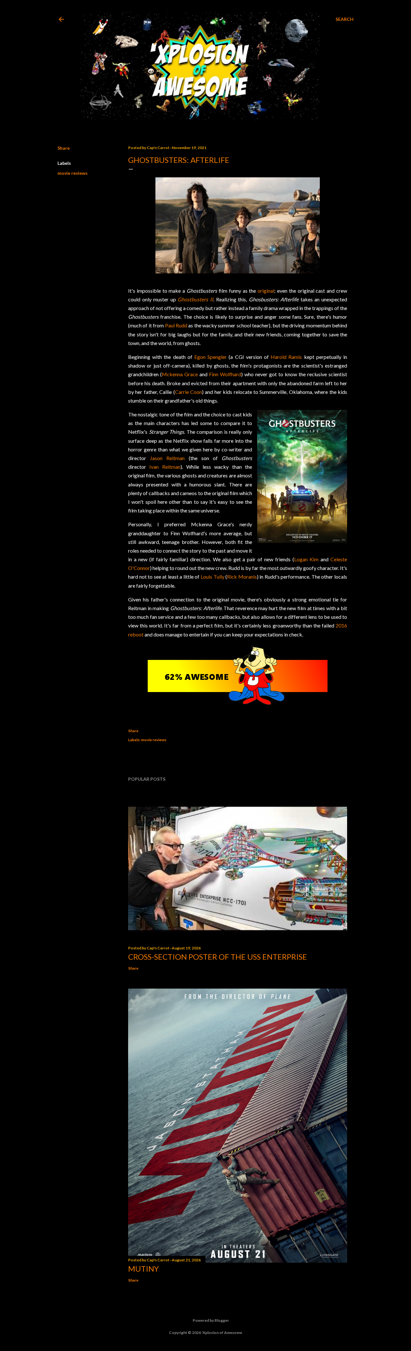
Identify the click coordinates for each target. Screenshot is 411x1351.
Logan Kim (306, 559)
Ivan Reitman (164, 467)
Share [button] (63, 148)
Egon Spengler (210, 357)
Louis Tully (212, 576)
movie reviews (72, 173)
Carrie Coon (188, 392)
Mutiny (143, 1268)
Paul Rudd (176, 325)
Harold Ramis (286, 357)
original (266, 291)
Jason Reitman (167, 458)
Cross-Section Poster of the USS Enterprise (217, 956)
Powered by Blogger (211, 1320)
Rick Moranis (242, 576)
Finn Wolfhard (225, 374)
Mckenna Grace (180, 374)
